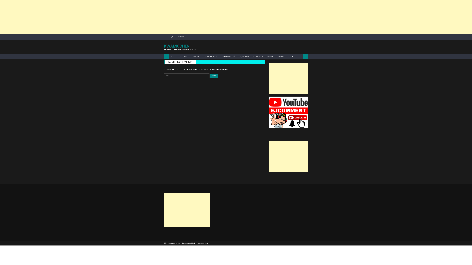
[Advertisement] (74, 17)
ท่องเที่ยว (270, 56)
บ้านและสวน (258, 56)
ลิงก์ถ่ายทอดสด (211, 56)
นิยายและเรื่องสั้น (229, 56)
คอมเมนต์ (183, 56)
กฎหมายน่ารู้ (244, 56)
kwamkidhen (177, 46)
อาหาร (290, 56)
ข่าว (172, 56)
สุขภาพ (281, 56)
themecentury (202, 243)
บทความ (196, 56)
